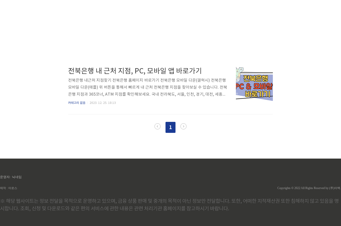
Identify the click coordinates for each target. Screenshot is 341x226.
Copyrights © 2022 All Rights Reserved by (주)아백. (309, 188)
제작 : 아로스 (8, 188)
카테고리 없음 (76, 103)
